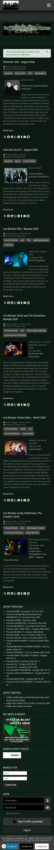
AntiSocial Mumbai (41, 240)
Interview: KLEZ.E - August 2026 (20, 149)
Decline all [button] (27, 846)
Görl (30, 73)
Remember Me (12, 813)
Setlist (23, 429)
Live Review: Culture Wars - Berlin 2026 (24, 417)
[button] (5, 137)
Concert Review (10, 240)
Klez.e (17, 161)
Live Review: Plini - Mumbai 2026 (20, 229)
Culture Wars (28, 433)
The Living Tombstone (13, 532)
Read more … (9, 130)
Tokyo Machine (32, 532)
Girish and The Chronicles (15, 335)
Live (22, 240)
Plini (28, 240)
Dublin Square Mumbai (36, 330)
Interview (8, 73)
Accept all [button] (11, 846)
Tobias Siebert (29, 161)
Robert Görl (20, 73)
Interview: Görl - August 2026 (19, 62)
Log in (27, 830)
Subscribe (10, 784)
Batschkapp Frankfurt (35, 528)
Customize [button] (42, 846)
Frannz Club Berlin (12, 433)
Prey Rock (8, 245)
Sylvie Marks (40, 73)
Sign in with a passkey (30, 821)
